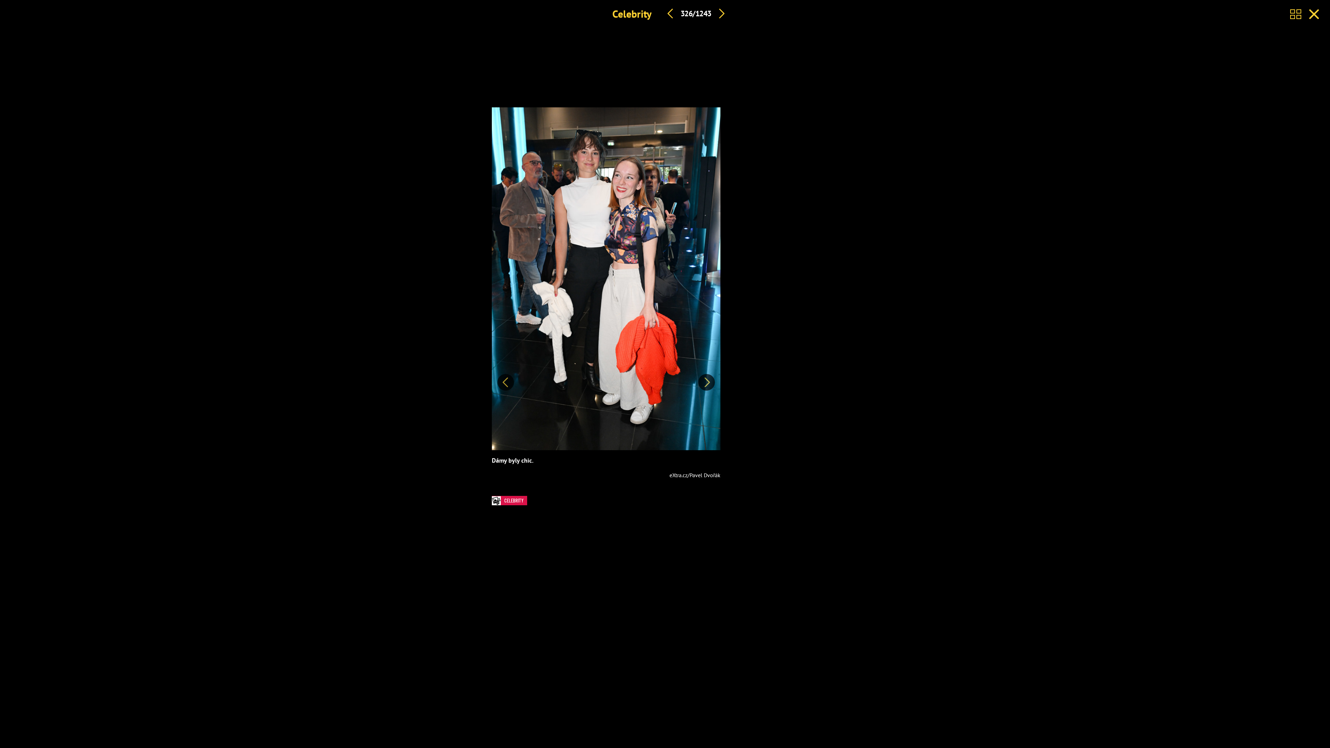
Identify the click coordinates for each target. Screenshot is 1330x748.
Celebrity (631, 13)
